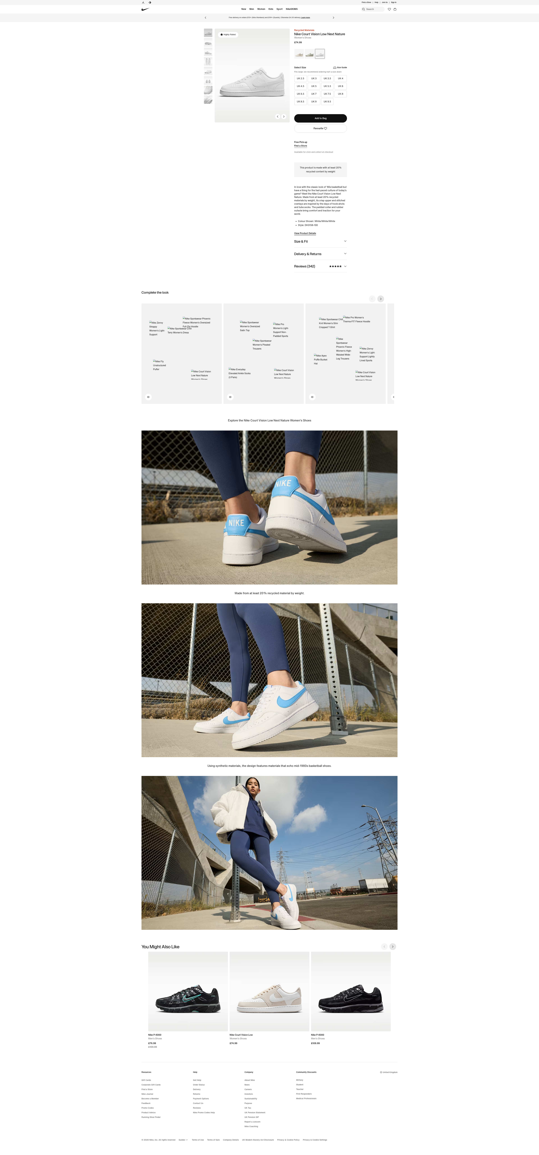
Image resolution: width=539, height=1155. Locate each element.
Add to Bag (321, 118)
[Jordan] (143, 2)
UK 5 (314, 86)
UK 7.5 (327, 94)
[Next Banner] (333, 17)
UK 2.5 (300, 78)
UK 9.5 (327, 101)
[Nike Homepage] (145, 9)
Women (261, 9)
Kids (271, 9)
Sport (280, 9)
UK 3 (314, 78)
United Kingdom (390, 1072)
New (243, 9)
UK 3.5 (327, 78)
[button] (208, 42)
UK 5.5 (327, 86)
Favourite (318, 128)
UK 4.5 (300, 86)
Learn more (305, 18)
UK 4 (340, 78)
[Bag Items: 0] (395, 9)
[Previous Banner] (205, 17)
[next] (380, 298)
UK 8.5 (300, 101)
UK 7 (314, 94)
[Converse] (150, 2)
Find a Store (300, 146)
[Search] (363, 9)
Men (251, 9)
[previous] (372, 298)
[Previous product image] (277, 116)
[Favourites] (389, 9)
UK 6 (340, 86)
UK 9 (314, 101)
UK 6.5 (300, 94)
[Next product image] (283, 116)
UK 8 (340, 94)
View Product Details (305, 233)
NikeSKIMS (292, 9)
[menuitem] (379, 2)
